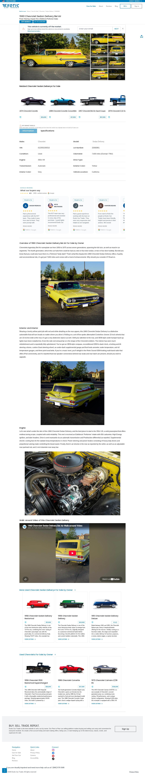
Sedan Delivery (49, 11)
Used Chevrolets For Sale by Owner (36, 654)
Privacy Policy (134, 772)
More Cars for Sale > (34, 31)
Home (28, 11)
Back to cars (22, 11)
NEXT (116, 29)
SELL (125, 6)
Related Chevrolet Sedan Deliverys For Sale (39, 86)
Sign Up (125, 729)
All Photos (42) (117, 74)
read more (27, 226)
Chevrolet (42, 11)
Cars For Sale (34, 11)
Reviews (109, 6)
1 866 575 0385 (11, 1)
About (101, 6)
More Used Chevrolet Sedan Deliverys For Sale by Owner (46, 590)
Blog (116, 6)
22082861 (57, 11)
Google (33, 230)
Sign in (136, 6)
